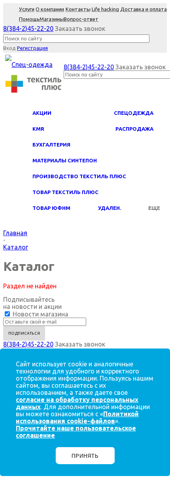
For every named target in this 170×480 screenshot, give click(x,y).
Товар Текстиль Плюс (65, 192)
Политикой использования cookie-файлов (77, 417)
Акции (41, 113)
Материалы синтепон (64, 160)
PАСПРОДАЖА (134, 128)
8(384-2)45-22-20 (28, 28)
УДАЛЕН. (109, 208)
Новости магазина (39, 314)
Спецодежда (133, 113)
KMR (38, 128)
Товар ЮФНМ (51, 208)
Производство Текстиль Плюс (79, 176)
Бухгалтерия (51, 144)
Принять (85, 456)
